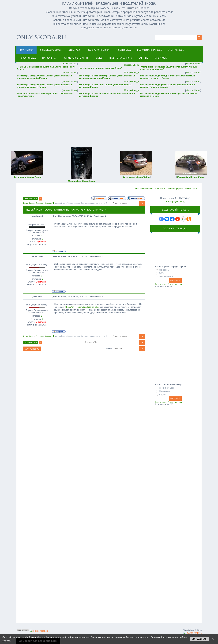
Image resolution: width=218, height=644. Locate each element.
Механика (164, 270)
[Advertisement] (109, 120)
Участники (160, 188)
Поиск (188, 188)
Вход (182, 201)
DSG (161, 273)
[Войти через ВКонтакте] (166, 219)
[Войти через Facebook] (172, 219)
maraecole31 (37, 256)
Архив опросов (175, 284)
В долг (162, 395)
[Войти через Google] (183, 219)
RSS (195, 188)
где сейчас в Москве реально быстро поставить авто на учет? (81, 203)
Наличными (164, 391)
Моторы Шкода (70, 72)
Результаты (160, 284)
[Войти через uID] (161, 219)
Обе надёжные (166, 276)
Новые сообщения (144, 188)
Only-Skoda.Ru (41, 37)
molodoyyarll (37, 216)
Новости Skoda (70, 63)
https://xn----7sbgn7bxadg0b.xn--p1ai (82, 307)
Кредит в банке (166, 388)
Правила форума (175, 188)
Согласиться (199, 639)
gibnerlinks (37, 296)
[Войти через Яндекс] (177, 219)
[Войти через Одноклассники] (188, 219)
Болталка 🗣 (49, 203)
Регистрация (172, 201)
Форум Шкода (28, 203)
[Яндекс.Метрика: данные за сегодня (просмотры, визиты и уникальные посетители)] (39, 631)
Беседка (39, 203)
